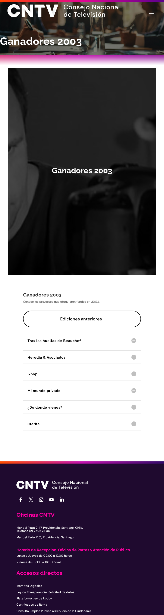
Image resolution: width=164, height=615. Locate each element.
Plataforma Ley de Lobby (34, 598)
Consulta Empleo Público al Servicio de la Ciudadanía (53, 611)
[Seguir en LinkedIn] (61, 499)
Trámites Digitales (29, 586)
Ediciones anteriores (81, 319)
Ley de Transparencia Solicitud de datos (45, 592)
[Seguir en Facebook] (20, 499)
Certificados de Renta (31, 604)
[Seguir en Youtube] (51, 499)
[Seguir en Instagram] (41, 499)
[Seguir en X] (31, 499)
